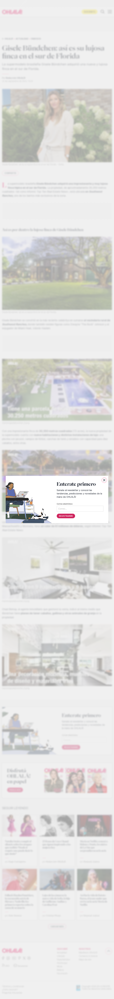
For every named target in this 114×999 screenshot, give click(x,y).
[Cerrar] (104, 480)
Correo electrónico (65, 504)
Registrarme (66, 516)
